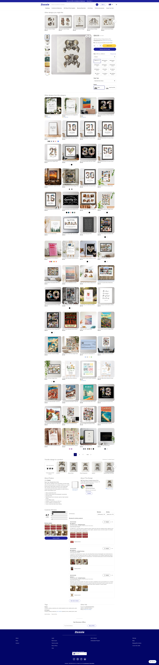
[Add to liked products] (89, 36)
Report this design (109, 488)
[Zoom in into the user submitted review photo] (47, 527)
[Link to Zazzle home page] (45, 4)
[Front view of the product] (71, 54)
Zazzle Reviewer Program (75, 526)
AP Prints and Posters (108, 40)
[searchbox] (74, 4)
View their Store (88, 491)
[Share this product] (86, 36)
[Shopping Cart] (116, 4)
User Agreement (86, 663)
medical (60, 611)
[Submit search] (97, 4)
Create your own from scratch (75, 490)
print (57, 611)
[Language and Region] (111, 4)
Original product (77, 541)
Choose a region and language (78, 651)
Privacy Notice (91, 663)
